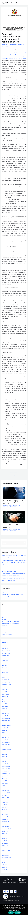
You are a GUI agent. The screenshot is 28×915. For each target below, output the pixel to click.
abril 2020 (4, 785)
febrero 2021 (5, 761)
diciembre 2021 (6, 742)
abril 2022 (4, 732)
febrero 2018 (5, 845)
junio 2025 (4, 665)
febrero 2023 (5, 713)
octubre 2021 (5, 747)
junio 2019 (4, 807)
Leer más (17, 912)
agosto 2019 (5, 802)
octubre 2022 (5, 723)
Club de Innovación (7, 630)
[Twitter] (7, 891)
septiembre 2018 (6, 828)
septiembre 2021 (6, 749)
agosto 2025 (5, 660)
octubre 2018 (5, 826)
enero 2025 (5, 677)
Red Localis (5, 610)
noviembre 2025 (6, 653)
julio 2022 (4, 730)
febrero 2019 (5, 816)
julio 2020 (4, 778)
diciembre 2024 (6, 679)
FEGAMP (4, 619)
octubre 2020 (5, 771)
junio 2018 (4, 836)
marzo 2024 (5, 691)
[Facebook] (4, 891)
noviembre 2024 (6, 682)
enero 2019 (5, 819)
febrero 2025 (5, 675)
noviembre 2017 (6, 852)
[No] (26, 909)
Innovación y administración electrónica (13, 44)
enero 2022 (5, 739)
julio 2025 (4, 662)
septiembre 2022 (6, 725)
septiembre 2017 (6, 857)
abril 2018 (4, 840)
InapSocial (4, 625)
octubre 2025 (5, 655)
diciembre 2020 (6, 766)
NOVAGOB (5, 627)
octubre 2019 (5, 797)
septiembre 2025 (6, 658)
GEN (3, 612)
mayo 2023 (5, 706)
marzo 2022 (5, 735)
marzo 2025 (5, 672)
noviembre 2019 (6, 795)
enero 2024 (5, 696)
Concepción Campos (11, 2)
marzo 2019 (5, 814)
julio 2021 (4, 751)
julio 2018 (4, 833)
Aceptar (11, 912)
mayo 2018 (4, 838)
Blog (4, 505)
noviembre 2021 (6, 744)
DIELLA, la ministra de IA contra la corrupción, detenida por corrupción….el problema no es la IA (14, 562)
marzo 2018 (5, 843)
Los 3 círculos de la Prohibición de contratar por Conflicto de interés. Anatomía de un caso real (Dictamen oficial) (13, 569)
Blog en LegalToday (7, 634)
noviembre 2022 (6, 720)
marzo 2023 (5, 711)
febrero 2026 (5, 646)
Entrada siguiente (14, 476)
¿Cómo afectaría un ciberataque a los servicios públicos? (12, 526)
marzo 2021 (5, 759)
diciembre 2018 (6, 821)
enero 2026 (5, 648)
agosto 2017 (5, 860)
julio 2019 (4, 804)
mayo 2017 (4, 867)
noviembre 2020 (6, 768)
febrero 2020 (5, 790)
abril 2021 (4, 756)
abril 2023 (4, 708)
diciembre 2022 (6, 718)
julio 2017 (4, 862)
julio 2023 (4, 701)
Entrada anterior (14, 472)
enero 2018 (5, 848)
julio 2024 (4, 686)
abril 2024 (4, 689)
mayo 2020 (5, 783)
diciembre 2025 (6, 650)
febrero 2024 (5, 694)
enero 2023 (5, 715)
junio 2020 (4, 780)
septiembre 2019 (6, 800)
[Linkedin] (15, 891)
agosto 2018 (5, 831)
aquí (24, 465)
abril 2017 (4, 869)
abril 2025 (4, 670)
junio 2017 (4, 864)
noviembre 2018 (6, 824)
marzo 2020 (5, 788)
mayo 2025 (5, 667)
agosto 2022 (5, 727)
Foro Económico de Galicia (9, 615)
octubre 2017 (5, 855)
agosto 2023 (5, 699)
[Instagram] (11, 891)
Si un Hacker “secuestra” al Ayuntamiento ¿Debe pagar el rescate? (13, 502)
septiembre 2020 (6, 773)
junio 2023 (4, 703)
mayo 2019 (4, 809)
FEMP (3, 617)
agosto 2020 (5, 775)
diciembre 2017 (6, 850)
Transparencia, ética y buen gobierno (12, 596)
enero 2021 (5, 763)
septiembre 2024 (6, 684)
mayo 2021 (4, 754)
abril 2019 (4, 812)
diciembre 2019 (6, 792)
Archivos (5, 642)
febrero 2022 (5, 737)
